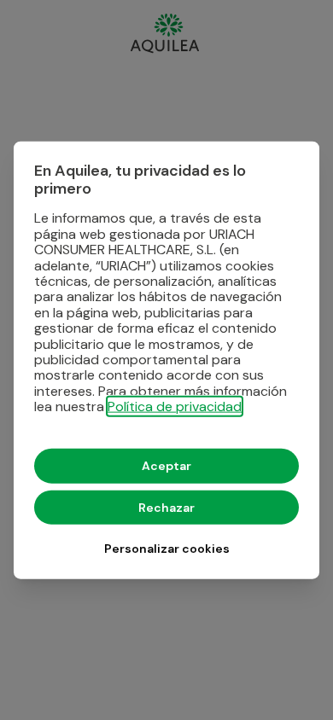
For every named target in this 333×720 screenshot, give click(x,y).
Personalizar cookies (167, 547)
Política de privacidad (175, 406)
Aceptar (166, 465)
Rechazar (166, 506)
